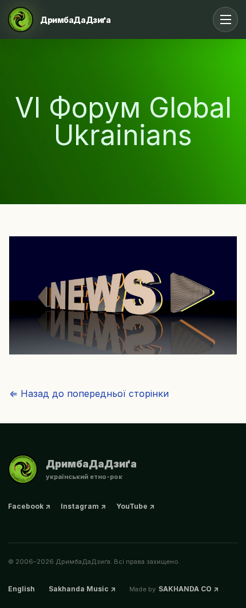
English (21, 588)
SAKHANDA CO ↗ (188, 588)
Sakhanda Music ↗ (82, 588)
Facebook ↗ (29, 506)
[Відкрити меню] (225, 19)
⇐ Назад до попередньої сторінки (89, 393)
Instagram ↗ (83, 506)
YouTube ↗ (135, 506)
